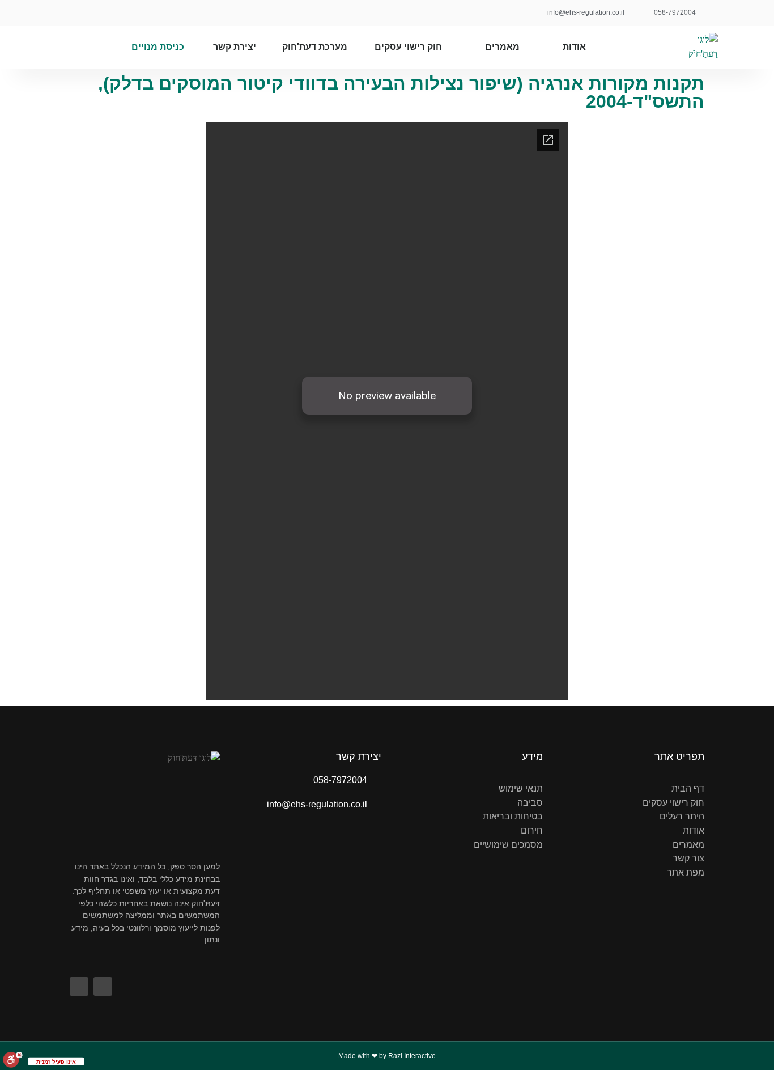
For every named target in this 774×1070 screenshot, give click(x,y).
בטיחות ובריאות (513, 816)
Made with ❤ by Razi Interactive (387, 1056)
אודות (574, 47)
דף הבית (687, 788)
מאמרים (502, 47)
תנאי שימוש (521, 788)
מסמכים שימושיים (508, 844)
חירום (532, 830)
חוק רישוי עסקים (408, 47)
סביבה (530, 802)
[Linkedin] (77, 13)
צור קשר (688, 858)
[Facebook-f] (102, 13)
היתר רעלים (682, 816)
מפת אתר (685, 872)
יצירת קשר (234, 47)
